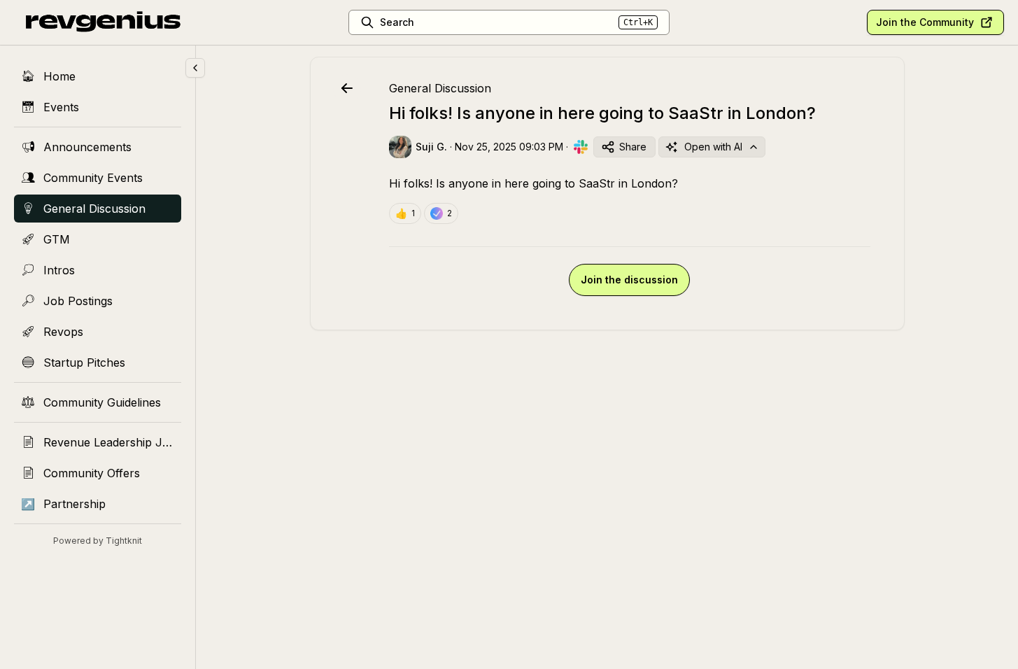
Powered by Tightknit (97, 540)
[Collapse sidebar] (195, 68)
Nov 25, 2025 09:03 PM (509, 147)
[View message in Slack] (581, 147)
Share (632, 147)
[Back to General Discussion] (347, 88)
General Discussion (440, 88)
